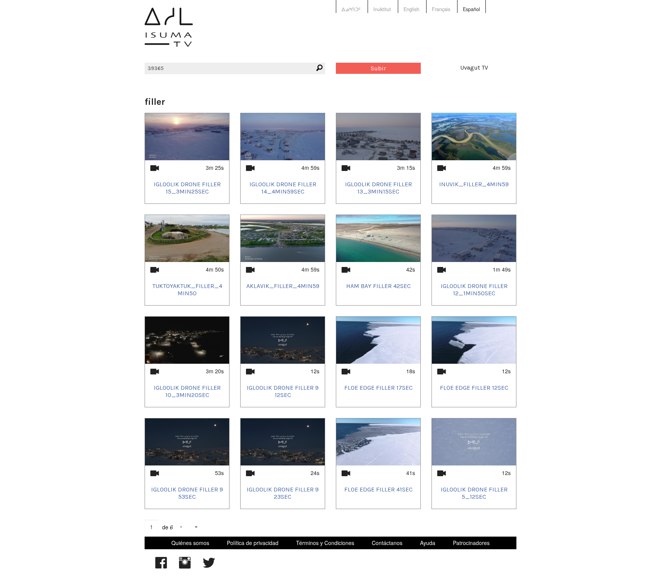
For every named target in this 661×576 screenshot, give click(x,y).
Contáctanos (387, 543)
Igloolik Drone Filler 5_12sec (474, 493)
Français (441, 9)
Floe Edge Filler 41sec (378, 489)
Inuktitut (382, 9)
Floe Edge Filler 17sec (378, 387)
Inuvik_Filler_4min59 (474, 184)
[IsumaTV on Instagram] (185, 566)
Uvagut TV (474, 67)
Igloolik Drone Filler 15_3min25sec (187, 188)
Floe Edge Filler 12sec (474, 387)
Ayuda (427, 543)
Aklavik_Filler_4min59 (282, 286)
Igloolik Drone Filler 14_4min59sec (282, 188)
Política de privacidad (252, 543)
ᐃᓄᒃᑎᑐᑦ (351, 9)
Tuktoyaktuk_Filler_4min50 (187, 289)
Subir (378, 68)
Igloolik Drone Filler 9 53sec (187, 493)
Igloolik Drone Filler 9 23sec (283, 493)
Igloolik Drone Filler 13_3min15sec (378, 188)
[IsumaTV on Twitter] (208, 566)
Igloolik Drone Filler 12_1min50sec (474, 289)
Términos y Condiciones (325, 543)
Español (471, 9)
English (411, 9)
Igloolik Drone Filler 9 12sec (283, 391)
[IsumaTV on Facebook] (161, 566)
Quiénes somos (190, 543)
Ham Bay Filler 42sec (378, 286)
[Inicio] (169, 32)
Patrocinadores (471, 543)
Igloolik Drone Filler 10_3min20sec (187, 391)
